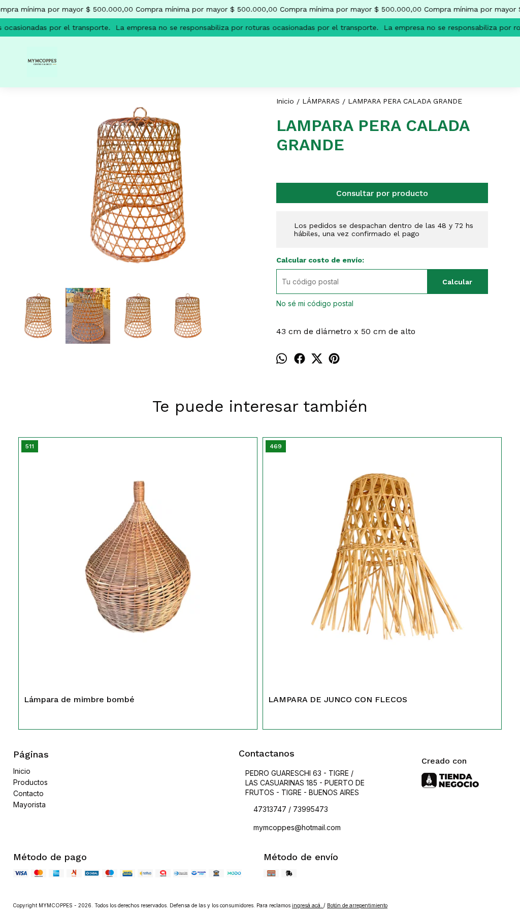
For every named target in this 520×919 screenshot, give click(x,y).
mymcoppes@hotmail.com (297, 827)
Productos (30, 782)
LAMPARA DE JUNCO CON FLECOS (337, 699)
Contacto (28, 793)
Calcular (457, 282)
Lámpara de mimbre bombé (79, 699)
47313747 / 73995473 (290, 809)
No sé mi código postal (314, 303)
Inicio (21, 771)
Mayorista (29, 804)
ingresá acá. (307, 905)
